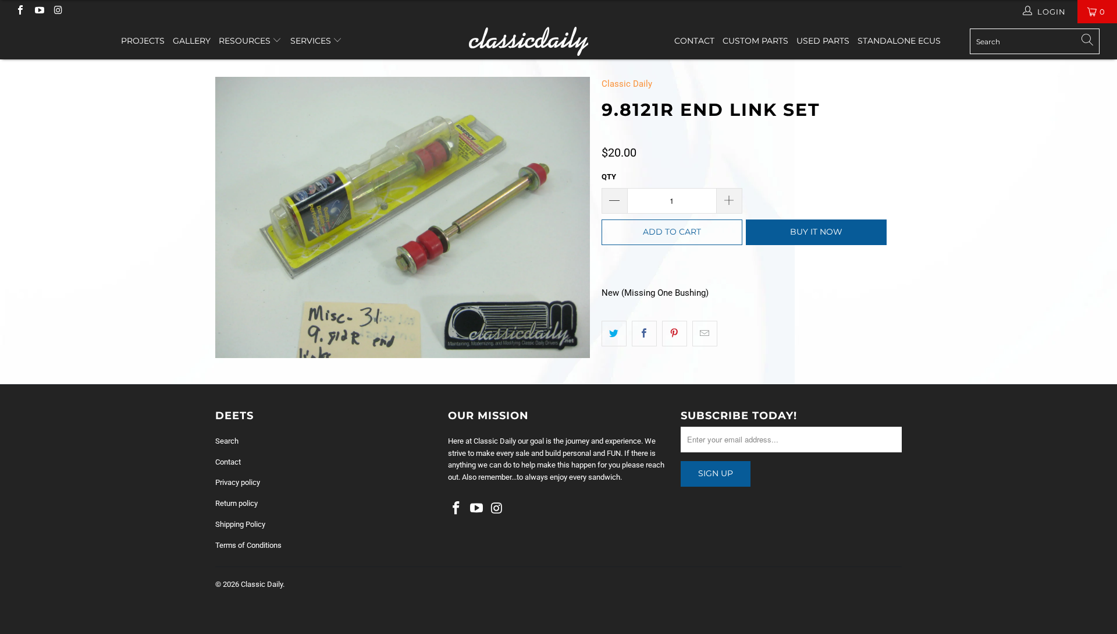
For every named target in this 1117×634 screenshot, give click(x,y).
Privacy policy (237, 482)
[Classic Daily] (558, 41)
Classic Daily (627, 84)
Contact (694, 41)
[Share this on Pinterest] (674, 333)
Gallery (192, 41)
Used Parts (822, 41)
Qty (609, 176)
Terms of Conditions (248, 545)
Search (227, 441)
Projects (143, 41)
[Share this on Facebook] (644, 333)
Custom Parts (755, 41)
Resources (246, 41)
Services (311, 41)
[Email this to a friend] (704, 333)
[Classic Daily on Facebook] (20, 11)
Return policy (236, 503)
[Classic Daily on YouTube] (38, 11)
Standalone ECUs (899, 41)
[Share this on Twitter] (614, 333)
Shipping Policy (240, 524)
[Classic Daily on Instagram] (57, 11)
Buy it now (816, 231)
